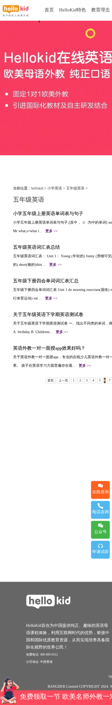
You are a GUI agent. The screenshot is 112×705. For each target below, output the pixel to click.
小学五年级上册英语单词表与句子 (48, 213)
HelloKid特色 (72, 9)
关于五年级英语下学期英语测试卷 (48, 314)
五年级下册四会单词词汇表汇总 (46, 280)
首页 (49, 9)
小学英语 (54, 188)
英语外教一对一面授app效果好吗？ (49, 348)
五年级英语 (75, 188)
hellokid (37, 188)
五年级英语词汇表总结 (36, 247)
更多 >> (51, 231)
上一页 (63, 380)
